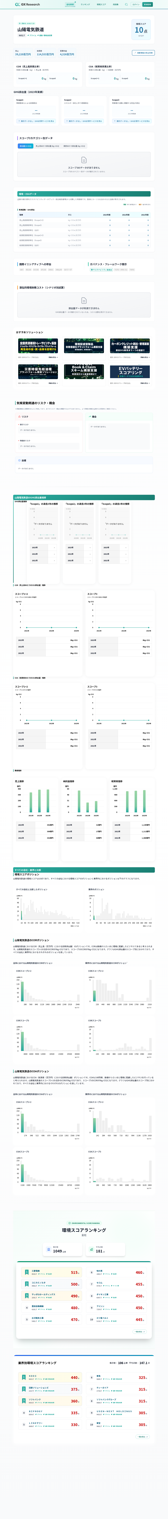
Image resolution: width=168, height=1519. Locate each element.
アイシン (100, 1306)
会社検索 (70, 4)
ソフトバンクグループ (106, 1399)
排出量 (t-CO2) (25, 146)
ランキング (85, 4)
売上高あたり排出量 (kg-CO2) (47, 146)
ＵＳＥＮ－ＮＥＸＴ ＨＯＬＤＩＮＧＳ (114, 1411)
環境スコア (101, 4)
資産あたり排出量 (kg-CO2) (74, 146)
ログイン (136, 4)
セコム (99, 1282)
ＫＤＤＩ (33, 1375)
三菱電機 (36, 1270)
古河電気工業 (38, 1317)
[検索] (126, 4)
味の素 (99, 1270)
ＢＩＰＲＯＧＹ (36, 1411)
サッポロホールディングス (43, 1294)
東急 (98, 1375)
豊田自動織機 (38, 1306)
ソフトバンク (35, 1399)
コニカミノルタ (39, 1282)
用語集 (115, 4)
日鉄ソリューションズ (38, 1387)
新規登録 (147, 4)
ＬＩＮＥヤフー (36, 1423)
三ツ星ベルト (102, 1317)
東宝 (98, 1423)
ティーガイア (102, 1387)
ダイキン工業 (102, 1294)
